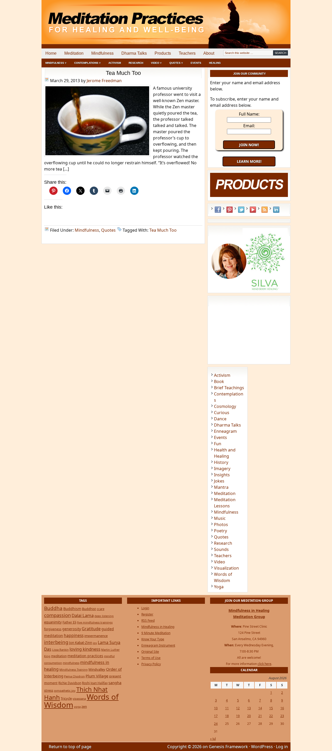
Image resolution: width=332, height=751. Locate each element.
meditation (59, 656)
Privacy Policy (151, 664)
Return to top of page (70, 746)
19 (238, 716)
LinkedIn (276, 210)
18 (227, 716)
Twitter (241, 210)
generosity (71, 628)
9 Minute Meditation (155, 633)
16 (282, 708)
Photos (221, 524)
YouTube (253, 210)
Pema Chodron (74, 676)
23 (282, 716)
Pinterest (229, 210)
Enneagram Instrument (158, 645)
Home (51, 53)
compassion (57, 615)
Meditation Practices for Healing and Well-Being (101, 18)
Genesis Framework (228, 746)
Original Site (150, 651)
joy (95, 643)
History (221, 462)
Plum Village (97, 675)
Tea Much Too (123, 73)
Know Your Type (152, 639)
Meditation (74, 53)
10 (216, 708)
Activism (114, 62)
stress (48, 690)
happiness (74, 635)
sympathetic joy (64, 690)
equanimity (53, 622)
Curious (221, 412)
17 (216, 716)
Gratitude (91, 629)
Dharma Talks (134, 53)
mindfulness (71, 663)
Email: (249, 126)
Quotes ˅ (176, 62)
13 (249, 708)
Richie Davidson (69, 683)
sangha (114, 682)
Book (219, 381)
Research (136, 62)
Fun (217, 444)
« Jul (213, 738)
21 (260, 716)
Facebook (218, 210)
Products (163, 53)
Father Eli (69, 622)
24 (216, 723)
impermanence (96, 635)
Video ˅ (156, 62)
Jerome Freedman (104, 80)
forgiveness (52, 629)
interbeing (56, 642)
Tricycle (66, 698)
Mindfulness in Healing (157, 627)
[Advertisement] (269, 18)
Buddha (53, 608)
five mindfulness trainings (95, 622)
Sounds (221, 549)
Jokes (219, 481)
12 (238, 708)
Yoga (219, 587)
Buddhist (89, 608)
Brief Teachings (229, 388)
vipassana (79, 698)
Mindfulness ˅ (55, 62)
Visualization (226, 568)
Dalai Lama (83, 615)
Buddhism (72, 608)
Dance (220, 419)
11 (227, 708)
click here (264, 664)
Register (147, 614)
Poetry (220, 531)
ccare (100, 609)
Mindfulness (102, 53)
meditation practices (85, 655)
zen (84, 706)
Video (219, 562)
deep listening (104, 616)
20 (249, 716)
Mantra (221, 487)
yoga (77, 707)
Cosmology (225, 406)
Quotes (108, 230)
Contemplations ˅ (87, 62)
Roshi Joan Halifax (95, 683)
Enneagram (225, 431)
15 (271, 708)
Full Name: (249, 114)
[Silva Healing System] (249, 290)
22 (271, 716)
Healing (215, 62)
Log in (282, 746)
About (208, 53)
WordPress (262, 746)
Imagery (222, 468)
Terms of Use (151, 658)
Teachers (187, 53)
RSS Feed (264, 210)
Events (196, 62)
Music (220, 518)
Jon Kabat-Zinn (80, 642)
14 (260, 708)
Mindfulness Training (73, 669)
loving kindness (85, 649)
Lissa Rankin (60, 649)
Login (145, 608)
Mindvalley (96, 669)
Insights (222, 475)
